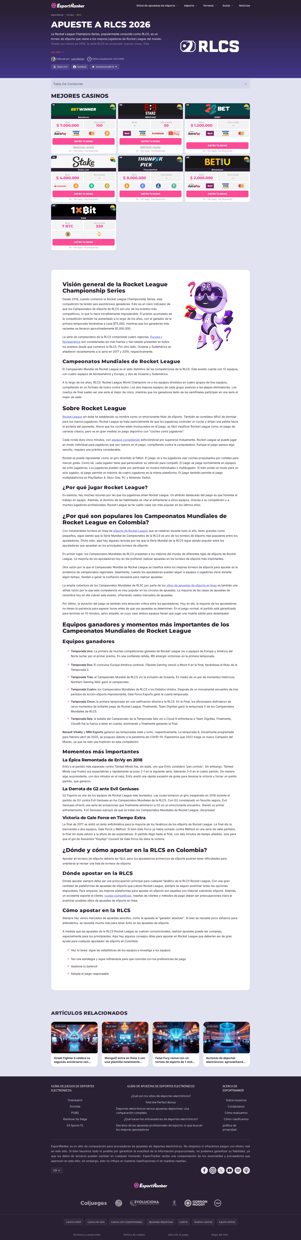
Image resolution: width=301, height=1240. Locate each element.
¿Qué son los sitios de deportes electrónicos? (161, 1096)
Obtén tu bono (83, 141)
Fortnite (75, 1106)
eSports (189, 5)
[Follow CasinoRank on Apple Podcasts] (246, 1170)
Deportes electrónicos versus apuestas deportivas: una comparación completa (152, 1111)
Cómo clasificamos (236, 1119)
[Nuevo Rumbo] (174, 1203)
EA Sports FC (75, 1125)
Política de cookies (134, 1234)
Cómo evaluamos (236, 1113)
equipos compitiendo (126, 440)
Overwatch (75, 1100)
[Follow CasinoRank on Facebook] (204, 1170)
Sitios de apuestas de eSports (155, 5)
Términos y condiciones (86, 1234)
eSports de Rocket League (130, 531)
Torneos (208, 5)
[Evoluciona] (146, 1203)
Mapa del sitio (219, 1234)
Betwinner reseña (83, 147)
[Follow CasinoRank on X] (221, 1170)
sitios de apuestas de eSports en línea (191, 585)
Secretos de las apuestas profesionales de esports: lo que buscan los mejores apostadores (159, 1127)
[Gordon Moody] (195, 1203)
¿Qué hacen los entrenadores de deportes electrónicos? (161, 1119)
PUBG (75, 1113)
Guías (226, 5)
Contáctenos (236, 1106)
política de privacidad (229, 1127)
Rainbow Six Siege (75, 1119)
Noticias (244, 5)
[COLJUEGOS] (94, 1203)
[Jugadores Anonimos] (118, 1203)
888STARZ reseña (150, 147)
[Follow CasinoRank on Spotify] (237, 1170)
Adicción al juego (178, 1234)
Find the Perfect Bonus (161, 1102)
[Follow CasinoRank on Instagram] (212, 1170)
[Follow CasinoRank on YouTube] (229, 1170)
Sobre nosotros (236, 1100)
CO (55, 1170)
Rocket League (72, 416)
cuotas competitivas (117, 895)
